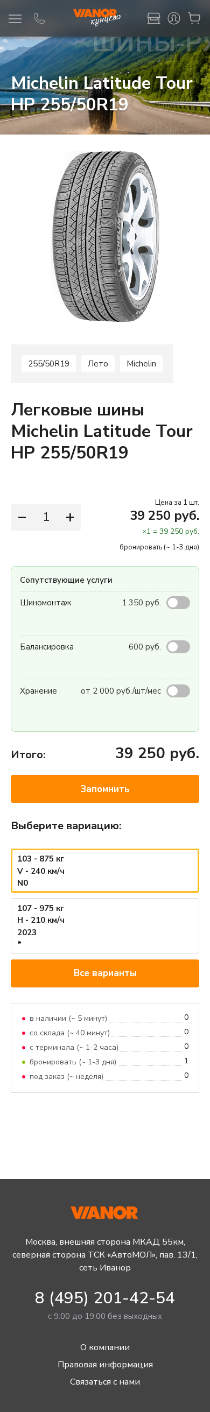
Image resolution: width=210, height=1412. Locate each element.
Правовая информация (105, 1365)
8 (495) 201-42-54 (105, 1298)
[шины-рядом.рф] (96, 18)
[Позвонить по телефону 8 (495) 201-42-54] (39, 18)
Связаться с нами (105, 1382)
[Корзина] (194, 18)
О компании (105, 1347)
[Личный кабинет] (174, 18)
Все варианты (105, 973)
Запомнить (105, 789)
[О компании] (153, 18)
